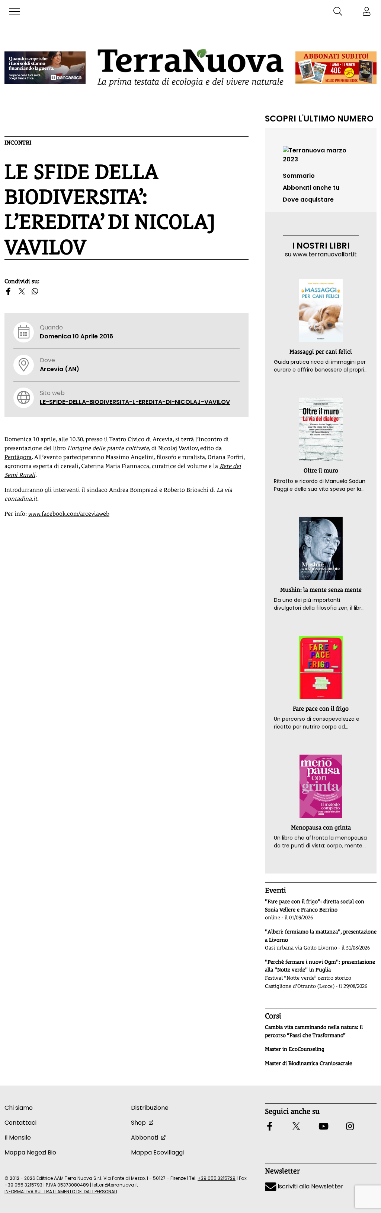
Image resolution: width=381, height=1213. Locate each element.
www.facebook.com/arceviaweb (68, 513)
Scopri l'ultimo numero (319, 118)
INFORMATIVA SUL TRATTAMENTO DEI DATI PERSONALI (60, 1191)
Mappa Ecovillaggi (157, 1152)
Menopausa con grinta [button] (321, 827)
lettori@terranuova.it (115, 1185)
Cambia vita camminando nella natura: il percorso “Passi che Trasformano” (314, 1031)
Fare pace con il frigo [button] (321, 708)
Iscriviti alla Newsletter (309, 1186)
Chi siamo (18, 1107)
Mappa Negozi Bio (30, 1152)
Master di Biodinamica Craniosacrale (308, 1063)
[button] (14, 11)
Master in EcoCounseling (294, 1049)
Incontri (17, 142)
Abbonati (144, 1137)
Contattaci (20, 1122)
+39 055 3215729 (217, 1178)
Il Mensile (17, 1137)
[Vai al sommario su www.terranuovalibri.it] (321, 154)
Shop (138, 1122)
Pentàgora (18, 457)
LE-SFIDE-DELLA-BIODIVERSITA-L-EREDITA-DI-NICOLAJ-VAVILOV (135, 402)
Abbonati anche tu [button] (311, 187)
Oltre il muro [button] (321, 470)
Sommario (299, 175)
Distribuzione (150, 1107)
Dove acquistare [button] (308, 199)
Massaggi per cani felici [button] (320, 351)
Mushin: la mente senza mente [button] (321, 589)
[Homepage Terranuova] (190, 67)
